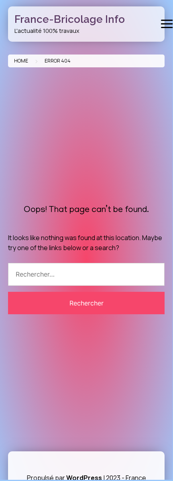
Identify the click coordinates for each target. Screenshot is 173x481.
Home (21, 60)
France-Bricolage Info (69, 19)
